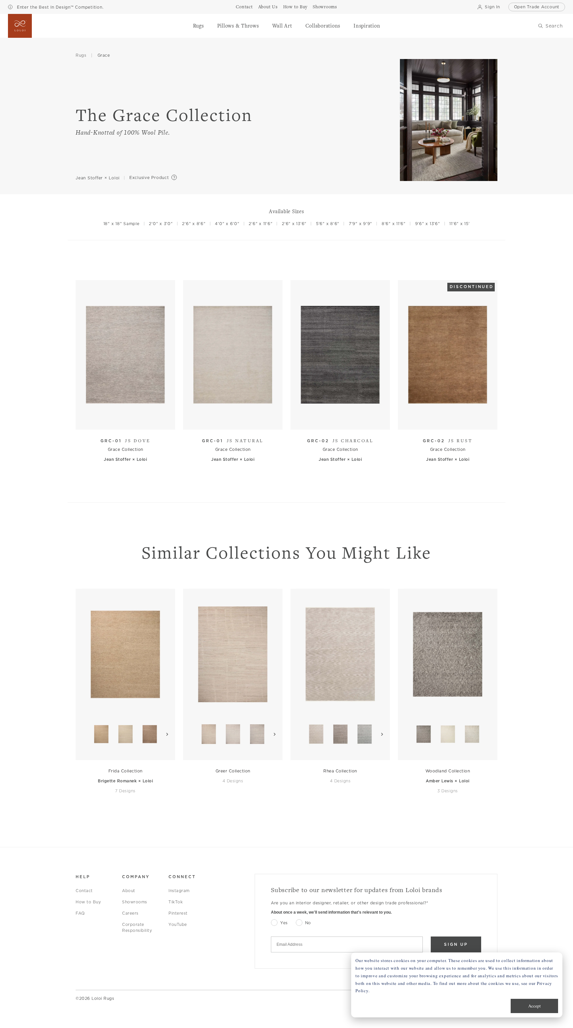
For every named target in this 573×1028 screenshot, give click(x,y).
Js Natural (233, 441)
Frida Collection (125, 770)
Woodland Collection (447, 770)
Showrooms (134, 901)
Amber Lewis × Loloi (448, 780)
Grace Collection (125, 449)
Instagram (179, 890)
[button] (198, 26)
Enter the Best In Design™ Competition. (59, 7)
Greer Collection (233, 770)
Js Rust (448, 441)
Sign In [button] (492, 6)
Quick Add (122, 419)
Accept (534, 1006)
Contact (84, 890)
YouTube (177, 924)
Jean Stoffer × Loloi (98, 177)
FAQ (80, 913)
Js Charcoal (340, 441)
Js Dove (125, 441)
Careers (130, 913)
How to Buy (88, 901)
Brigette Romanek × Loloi (125, 780)
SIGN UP (456, 944)
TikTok (175, 901)
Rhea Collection (340, 770)
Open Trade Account (537, 6)
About (128, 890)
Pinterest (178, 913)
